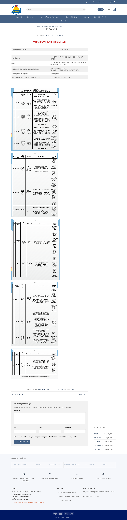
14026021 (97, 441)
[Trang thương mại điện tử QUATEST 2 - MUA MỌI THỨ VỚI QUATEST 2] (17, 9)
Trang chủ (19, 17)
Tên (15, 427)
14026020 (97, 445)
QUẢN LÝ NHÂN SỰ (100, 17)
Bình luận (17, 410)
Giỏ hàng (86, 17)
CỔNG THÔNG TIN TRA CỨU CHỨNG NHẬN (49, 26)
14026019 (97, 449)
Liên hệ (63, 21)
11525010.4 (19, 394)
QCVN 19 (72, 389)
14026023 (97, 434)
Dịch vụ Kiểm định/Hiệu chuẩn (49, 17)
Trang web (67, 427)
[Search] (84, 9)
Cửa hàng (30, 17)
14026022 (97, 438)
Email (41, 427)
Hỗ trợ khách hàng (71, 17)
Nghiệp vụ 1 (59, 35)
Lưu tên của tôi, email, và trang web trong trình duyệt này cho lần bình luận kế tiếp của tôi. (47, 437)
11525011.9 (80, 394)
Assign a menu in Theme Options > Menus (95, 2)
